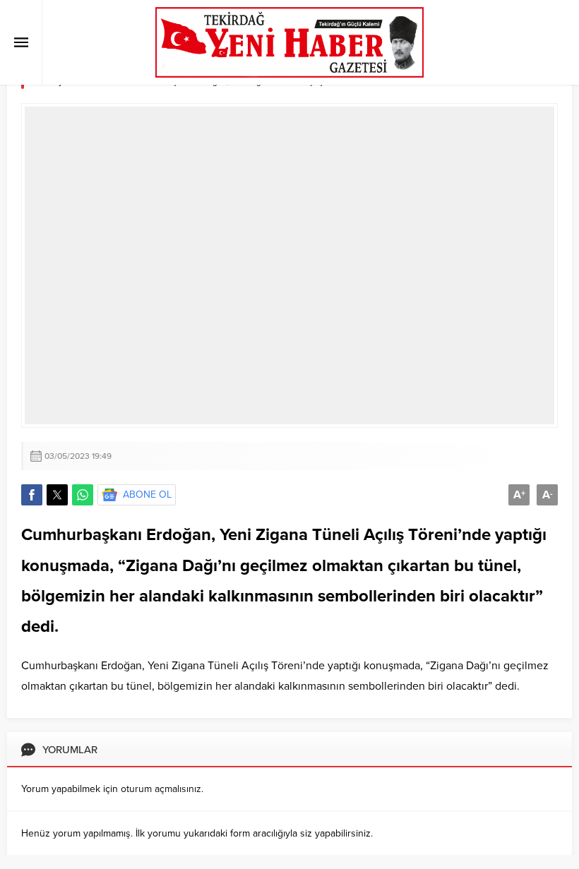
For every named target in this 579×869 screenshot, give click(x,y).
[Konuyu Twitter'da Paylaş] (57, 494)
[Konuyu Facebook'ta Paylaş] (31, 494)
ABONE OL (147, 495)
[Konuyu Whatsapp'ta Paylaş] (82, 494)
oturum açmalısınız (161, 789)
